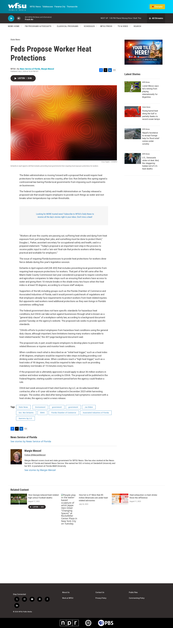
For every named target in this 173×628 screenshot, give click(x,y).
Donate (158, 6)
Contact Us (99, 592)
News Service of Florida (30, 69)
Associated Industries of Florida (96, 413)
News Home (14, 26)
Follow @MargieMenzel (35, 455)
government (57, 407)
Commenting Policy (137, 598)
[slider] (22, 18)
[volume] (19, 18)
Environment (40, 407)
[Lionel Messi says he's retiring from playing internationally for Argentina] (132, 86)
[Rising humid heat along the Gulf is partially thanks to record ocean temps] (132, 111)
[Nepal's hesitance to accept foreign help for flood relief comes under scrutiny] (132, 133)
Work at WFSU (67, 598)
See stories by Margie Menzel (40, 470)
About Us (66, 592)
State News (15, 39)
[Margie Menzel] (16, 456)
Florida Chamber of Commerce (63, 413)
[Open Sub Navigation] (21, 26)
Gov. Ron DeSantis (26, 413)
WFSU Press (106, 26)
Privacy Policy (100, 598)
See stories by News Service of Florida (31, 441)
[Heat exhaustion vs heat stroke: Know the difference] (120, 499)
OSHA (42, 413)
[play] (11, 18)
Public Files (133, 592)
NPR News (146, 82)
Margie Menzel (47, 69)
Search (137, 26)
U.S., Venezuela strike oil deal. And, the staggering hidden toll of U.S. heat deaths (150, 163)
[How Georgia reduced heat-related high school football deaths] (19, 499)
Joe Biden (89, 407)
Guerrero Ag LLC (25, 418)
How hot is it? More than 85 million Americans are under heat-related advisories (93, 498)
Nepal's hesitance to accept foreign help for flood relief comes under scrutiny (150, 138)
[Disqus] (86, 549)
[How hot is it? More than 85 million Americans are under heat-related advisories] (69, 509)
